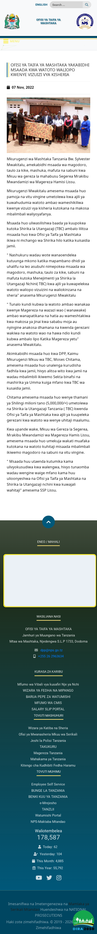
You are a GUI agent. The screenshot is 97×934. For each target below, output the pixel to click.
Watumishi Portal (48, 815)
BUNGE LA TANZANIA (48, 791)
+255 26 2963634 (51, 656)
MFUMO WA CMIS (48, 703)
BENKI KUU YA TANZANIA (48, 797)
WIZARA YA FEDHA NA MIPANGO (48, 690)
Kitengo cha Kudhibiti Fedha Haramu (48, 765)
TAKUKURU (48, 747)
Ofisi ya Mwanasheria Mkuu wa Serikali (48, 734)
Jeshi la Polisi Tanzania (48, 741)
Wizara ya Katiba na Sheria (48, 728)
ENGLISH (41, 4)
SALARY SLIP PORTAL (48, 709)
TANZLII (48, 809)
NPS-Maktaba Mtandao (48, 822)
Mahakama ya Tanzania (48, 759)
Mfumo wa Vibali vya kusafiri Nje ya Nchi (48, 684)
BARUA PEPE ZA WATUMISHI (48, 697)
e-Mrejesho (48, 803)
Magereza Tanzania (48, 753)
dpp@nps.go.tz (51, 650)
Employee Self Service (48, 784)
